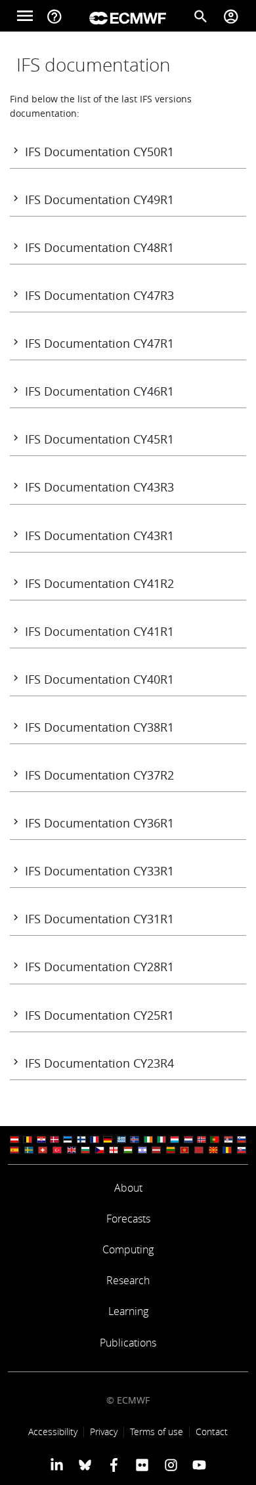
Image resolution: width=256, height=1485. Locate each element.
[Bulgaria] (85, 1150)
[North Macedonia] (213, 1150)
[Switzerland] (42, 1150)
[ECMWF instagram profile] (170, 1465)
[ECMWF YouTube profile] (199, 1465)
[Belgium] (27, 1139)
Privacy (103, 1431)
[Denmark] (54, 1139)
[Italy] (161, 1139)
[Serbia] (228, 1139)
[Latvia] (156, 1150)
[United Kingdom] (71, 1150)
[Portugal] (214, 1139)
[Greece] (121, 1139)
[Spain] (14, 1150)
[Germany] (107, 1139)
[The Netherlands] (188, 1139)
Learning (128, 1311)
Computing (128, 1249)
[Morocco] (198, 1150)
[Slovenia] (241, 1139)
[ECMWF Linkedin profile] (57, 1465)
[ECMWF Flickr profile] (142, 1465)
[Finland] (81, 1139)
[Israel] (142, 1150)
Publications (128, 1342)
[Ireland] (148, 1139)
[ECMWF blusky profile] (85, 1465)
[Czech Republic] (99, 1150)
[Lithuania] (170, 1150)
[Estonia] (67, 1139)
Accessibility (52, 1431)
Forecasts (128, 1218)
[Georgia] (113, 1150)
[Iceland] (134, 1139)
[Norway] (201, 1139)
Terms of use (156, 1431)
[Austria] (14, 1139)
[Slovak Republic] (241, 1150)
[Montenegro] (184, 1150)
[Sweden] (28, 1150)
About (128, 1188)
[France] (94, 1139)
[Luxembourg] (174, 1139)
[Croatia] (41, 1139)
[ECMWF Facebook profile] (114, 1465)
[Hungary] (128, 1150)
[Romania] (227, 1150)
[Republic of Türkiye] (57, 1150)
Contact (212, 1431)
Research (128, 1280)
